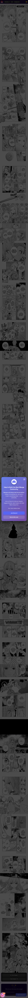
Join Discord (14, 513)
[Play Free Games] (2, 995)
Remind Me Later (14, 517)
